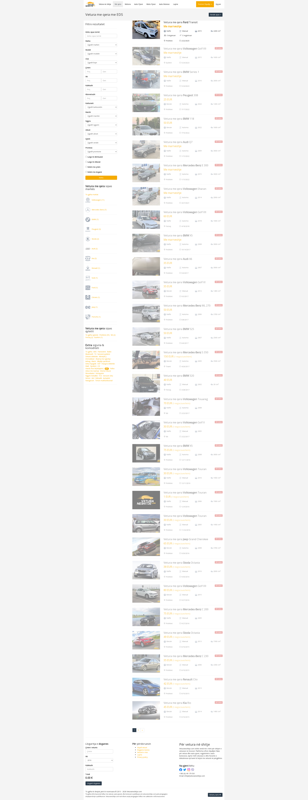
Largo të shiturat (93, 162)
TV (95, 354)
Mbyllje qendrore (103, 361)
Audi (94, 248)
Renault (95, 268)
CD (99, 366)
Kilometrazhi (90, 94)
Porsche (96, 317)
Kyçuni (218, 4)
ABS (95, 352)
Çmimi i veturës (91, 747)
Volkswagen (97, 200)
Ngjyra (88, 121)
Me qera (118, 4)
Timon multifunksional (103, 380)
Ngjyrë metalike (91, 376)
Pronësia (88, 148)
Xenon (87, 378)
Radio (109, 352)
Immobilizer (90, 359)
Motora (128, 4)
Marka (87, 41)
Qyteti (87, 139)
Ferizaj (89, 337)
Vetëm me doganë (94, 172)
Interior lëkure (105, 371)
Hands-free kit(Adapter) (94, 368)
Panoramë (102, 352)
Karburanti (89, 103)
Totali (87, 774)
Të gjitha (88, 352)
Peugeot (96, 229)
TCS (100, 376)
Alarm (93, 361)
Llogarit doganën (93, 783)
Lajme (175, 4)
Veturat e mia (142, 752)
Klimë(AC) (102, 356)
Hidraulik (98, 378)
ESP (98, 364)
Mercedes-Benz (98, 209)
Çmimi (87, 67)
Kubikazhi (89, 85)
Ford (94, 287)
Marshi (88, 112)
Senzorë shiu (108, 376)
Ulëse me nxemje (92, 371)
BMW (95, 219)
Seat (94, 278)
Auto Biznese (164, 4)
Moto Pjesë (151, 4)
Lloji (87, 59)
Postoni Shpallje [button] (204, 4)
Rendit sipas (215, 14)
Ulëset (87, 130)
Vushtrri (98, 337)
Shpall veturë (142, 747)
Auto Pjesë (138, 4)
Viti (86, 76)
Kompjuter (100, 373)
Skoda (95, 239)
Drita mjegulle (90, 364)
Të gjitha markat (91, 194)
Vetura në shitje (105, 4)
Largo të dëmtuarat (95, 157)
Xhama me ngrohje (103, 359)
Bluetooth (89, 354)
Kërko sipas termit (92, 32)
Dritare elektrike (91, 356)
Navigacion (89, 380)
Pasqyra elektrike (108, 364)
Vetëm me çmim (93, 167)
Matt (87, 366)
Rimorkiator (90, 373)
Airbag (87, 361)
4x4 (92, 378)
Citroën (95, 297)
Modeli (88, 50)
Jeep (94, 307)
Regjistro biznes (143, 750)
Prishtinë (104, 335)
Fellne (112, 368)
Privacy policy (142, 757)
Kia (94, 258)
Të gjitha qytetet (91, 335)
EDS (107, 369)
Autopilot (106, 378)
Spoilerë (93, 366)
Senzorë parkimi (103, 354)
